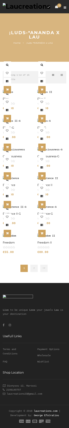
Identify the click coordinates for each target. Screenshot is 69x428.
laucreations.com (45, 411)
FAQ (5, 361)
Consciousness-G (48, 156)
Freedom (9, 242)
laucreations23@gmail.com (24, 393)
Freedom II (44, 242)
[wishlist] (7, 73)
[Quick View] (7, 65)
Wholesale (44, 355)
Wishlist (43, 361)
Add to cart (45, 89)
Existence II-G (12, 213)
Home (17, 42)
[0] (54, 6)
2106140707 (13, 389)
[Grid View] (53, 75)
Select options (45, 118)
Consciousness (12, 156)
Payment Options (48, 349)
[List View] (62, 75)
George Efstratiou (46, 415)
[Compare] (7, 81)
